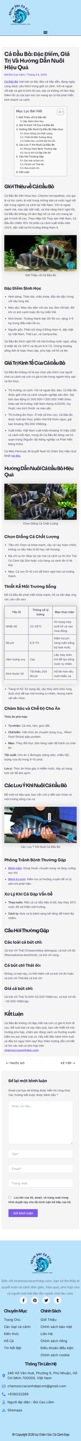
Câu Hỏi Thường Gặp (31, 156)
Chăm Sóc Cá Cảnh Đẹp (54, 1434)
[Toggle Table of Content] (58, 112)
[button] (45, 32)
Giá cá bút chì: (32, 168)
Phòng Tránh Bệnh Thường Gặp (40, 148)
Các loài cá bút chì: (34, 160)
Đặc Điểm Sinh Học (33, 121)
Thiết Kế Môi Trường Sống (38, 137)
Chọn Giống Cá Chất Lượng (38, 133)
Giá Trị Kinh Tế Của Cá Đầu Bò (36, 125)
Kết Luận (24, 172)
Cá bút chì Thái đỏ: (34, 164)
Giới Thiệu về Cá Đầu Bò (32, 117)
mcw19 (35, 1420)
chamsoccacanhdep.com (21, 1050)
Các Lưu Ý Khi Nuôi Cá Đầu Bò (37, 144)
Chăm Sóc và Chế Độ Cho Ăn (39, 141)
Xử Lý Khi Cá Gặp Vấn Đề (37, 152)
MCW (44, 1420)
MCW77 (26, 1420)
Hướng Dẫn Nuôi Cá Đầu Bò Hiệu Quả (41, 129)
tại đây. (16, 455)
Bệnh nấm (15, 868)
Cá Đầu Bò (11, 81)
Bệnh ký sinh (16, 879)
